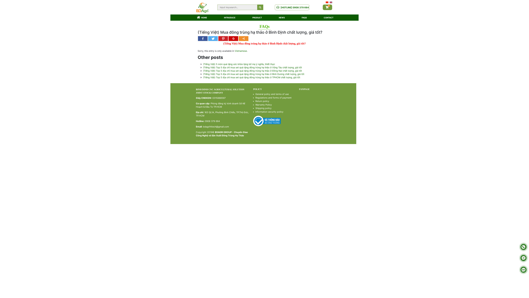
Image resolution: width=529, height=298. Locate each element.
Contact (328, 17)
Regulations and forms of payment (273, 97)
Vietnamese (241, 51)
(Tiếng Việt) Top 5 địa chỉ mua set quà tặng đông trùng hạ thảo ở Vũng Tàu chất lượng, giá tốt (252, 67)
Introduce (229, 17)
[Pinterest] (223, 38)
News (282, 17)
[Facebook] (203, 38)
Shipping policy (263, 108)
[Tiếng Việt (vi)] (327, 2)
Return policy (262, 101)
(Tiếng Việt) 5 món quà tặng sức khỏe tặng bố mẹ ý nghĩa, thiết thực (239, 64)
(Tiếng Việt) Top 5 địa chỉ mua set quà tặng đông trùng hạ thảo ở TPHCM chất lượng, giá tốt (251, 77)
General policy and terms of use (272, 94)
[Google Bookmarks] (233, 38)
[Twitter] (213, 38)
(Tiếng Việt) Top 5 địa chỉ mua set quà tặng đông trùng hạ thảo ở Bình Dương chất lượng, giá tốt (253, 74)
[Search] (260, 7)
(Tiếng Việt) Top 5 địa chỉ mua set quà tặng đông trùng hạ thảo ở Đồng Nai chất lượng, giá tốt (252, 70)
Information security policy (269, 111)
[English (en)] (331, 2)
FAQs (304, 17)
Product (257, 17)
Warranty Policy (263, 104)
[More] (243, 38)
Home (204, 17)
